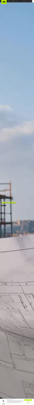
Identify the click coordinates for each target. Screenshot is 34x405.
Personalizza (28, 401)
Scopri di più (3, 205)
